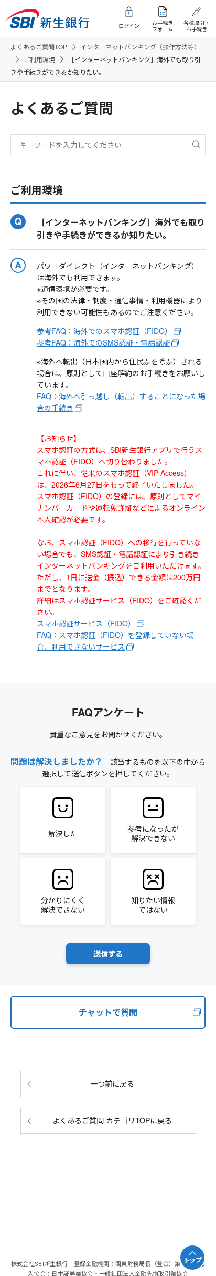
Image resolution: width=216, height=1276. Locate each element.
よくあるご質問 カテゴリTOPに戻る (112, 1120)
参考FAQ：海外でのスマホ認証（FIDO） (104, 331)
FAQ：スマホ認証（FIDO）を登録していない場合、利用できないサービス (115, 641)
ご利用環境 (39, 59)
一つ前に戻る (112, 1083)
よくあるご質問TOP (38, 46)
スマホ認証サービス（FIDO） (86, 623)
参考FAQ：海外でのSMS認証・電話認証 (103, 342)
